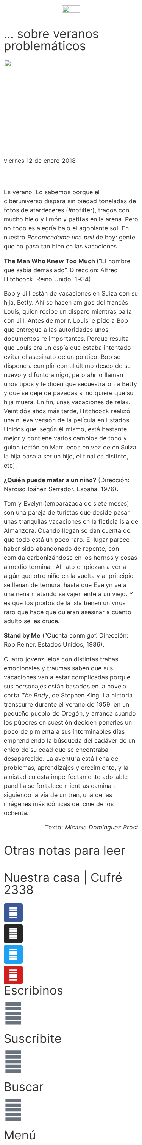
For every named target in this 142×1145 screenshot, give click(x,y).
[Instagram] (13, 933)
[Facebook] (13, 912)
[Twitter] (13, 954)
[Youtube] (13, 975)
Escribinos (33, 990)
